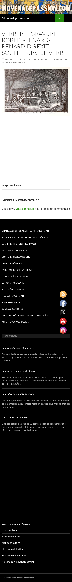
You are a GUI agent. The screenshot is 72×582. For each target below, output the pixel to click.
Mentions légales (11, 542)
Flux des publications (13, 549)
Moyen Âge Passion (15, 18)
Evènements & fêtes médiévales (19, 244)
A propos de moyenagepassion (18, 561)
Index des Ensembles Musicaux (18, 371)
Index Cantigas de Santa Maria (18, 394)
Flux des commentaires (14, 555)
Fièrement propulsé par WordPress (18, 577)
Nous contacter (10, 530)
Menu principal (68, 18)
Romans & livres (11, 302)
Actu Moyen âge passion (15, 322)
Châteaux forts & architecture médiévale (25, 231)
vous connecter (25, 208)
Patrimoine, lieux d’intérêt (17, 270)
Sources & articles (12, 309)
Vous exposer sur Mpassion (16, 523)
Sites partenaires (11, 536)
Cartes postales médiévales (16, 417)
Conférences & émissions (16, 257)
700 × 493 (27, 59)
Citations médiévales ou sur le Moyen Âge (25, 315)
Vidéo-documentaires (14, 250)
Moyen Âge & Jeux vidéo (15, 289)
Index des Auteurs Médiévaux (18, 347)
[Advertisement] (36, 146)
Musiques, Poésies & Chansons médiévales (25, 237)
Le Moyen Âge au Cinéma (15, 276)
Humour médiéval (12, 263)
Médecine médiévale (13, 296)
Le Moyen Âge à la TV (13, 283)
